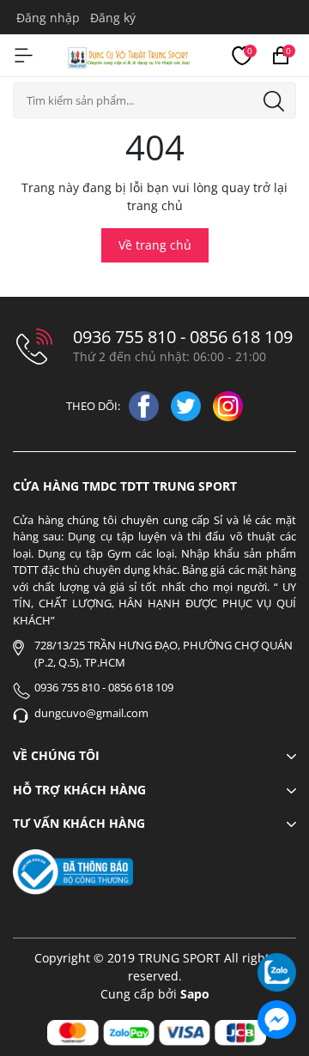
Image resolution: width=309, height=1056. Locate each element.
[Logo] (129, 54)
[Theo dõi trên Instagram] (228, 404)
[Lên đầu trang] (277, 925)
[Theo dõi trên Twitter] (187, 404)
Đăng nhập (48, 17)
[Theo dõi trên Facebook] (145, 404)
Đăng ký (113, 17)
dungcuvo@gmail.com (91, 713)
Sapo (194, 994)
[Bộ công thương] (73, 870)
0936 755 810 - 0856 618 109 (183, 337)
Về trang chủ (154, 245)
